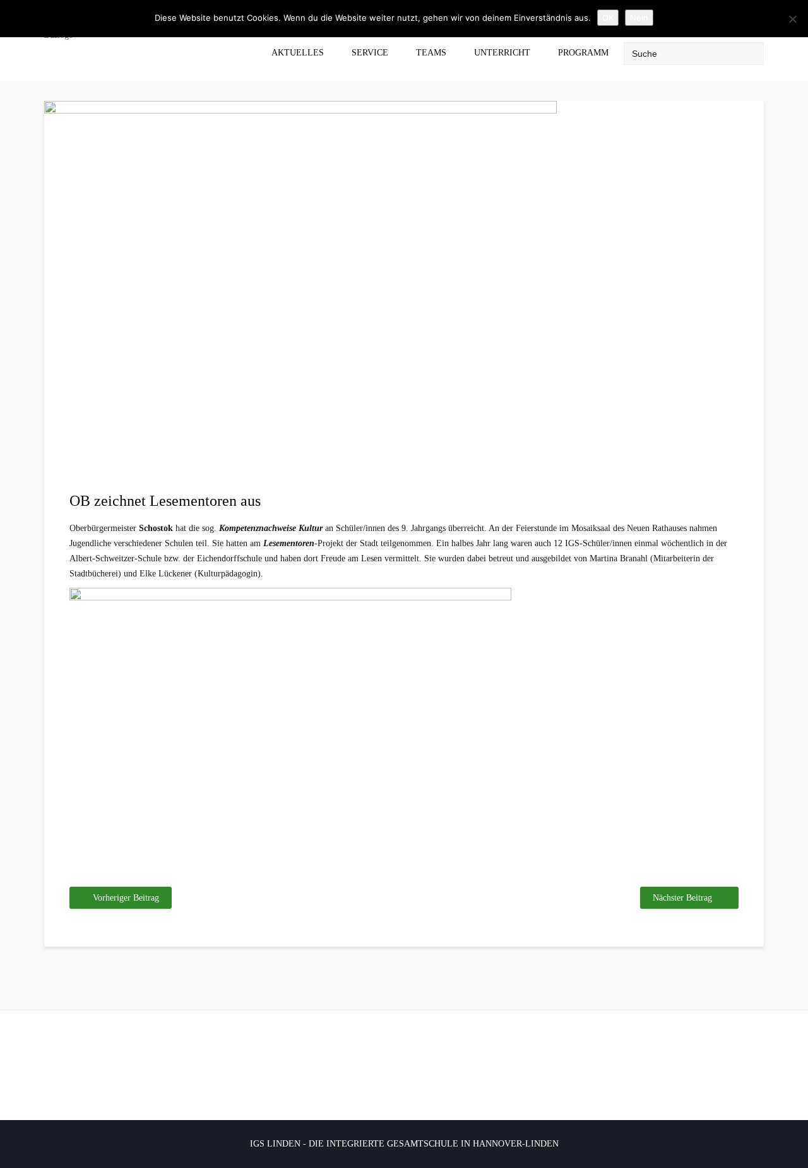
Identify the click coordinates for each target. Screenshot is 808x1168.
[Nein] (792, 19)
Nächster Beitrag (682, 897)
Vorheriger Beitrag (126, 897)
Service (370, 52)
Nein (639, 18)
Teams (431, 52)
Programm (583, 52)
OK (608, 18)
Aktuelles (297, 52)
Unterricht (502, 52)
